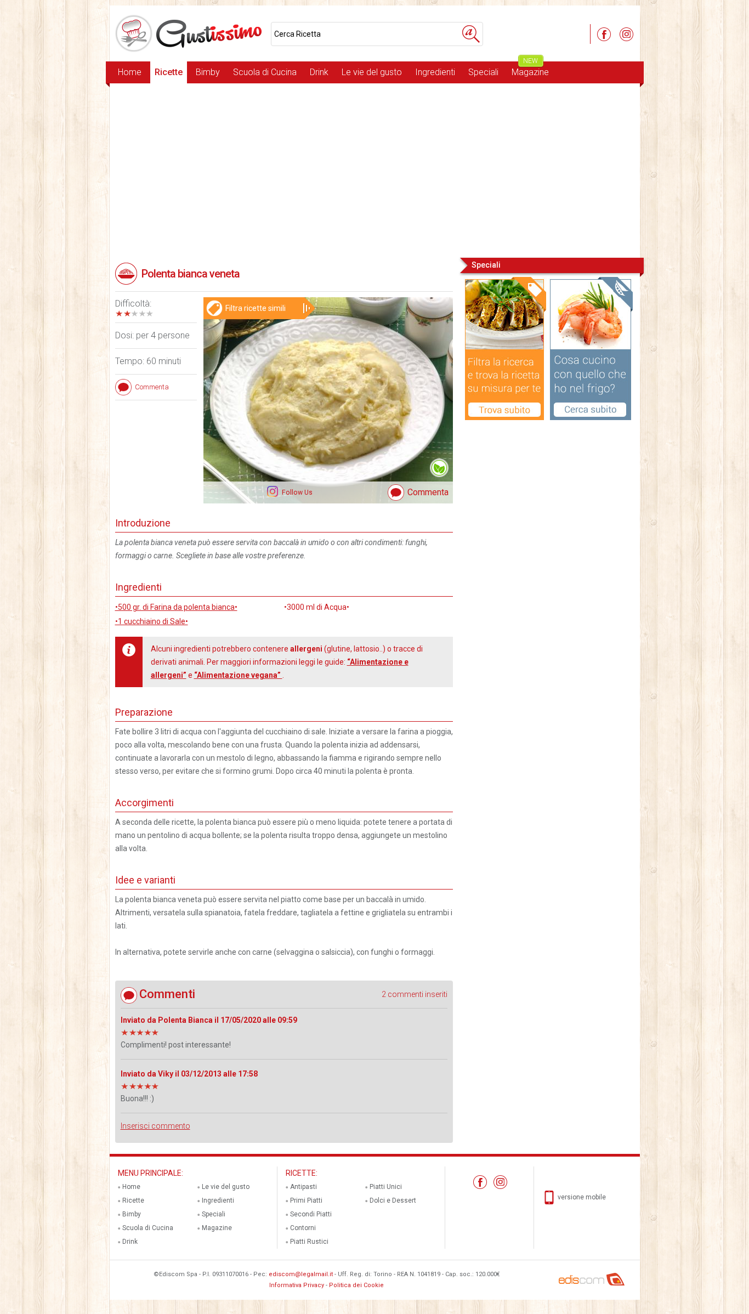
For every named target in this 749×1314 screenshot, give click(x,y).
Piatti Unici (386, 1187)
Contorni (303, 1228)
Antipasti (303, 1187)
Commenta (428, 492)
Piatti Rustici (309, 1241)
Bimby (208, 72)
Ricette (169, 72)
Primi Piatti (306, 1200)
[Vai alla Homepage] (190, 33)
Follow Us (296, 492)
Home (129, 72)
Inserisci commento (155, 1126)
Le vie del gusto (372, 72)
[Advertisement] (375, 169)
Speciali (483, 72)
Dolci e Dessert (393, 1200)
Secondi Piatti (311, 1214)
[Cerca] (471, 34)
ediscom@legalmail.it (301, 1274)
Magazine (530, 69)
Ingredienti (435, 72)
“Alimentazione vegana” (238, 675)
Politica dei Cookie (356, 1285)
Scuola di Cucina (265, 72)
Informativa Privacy (296, 1285)
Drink (319, 72)
